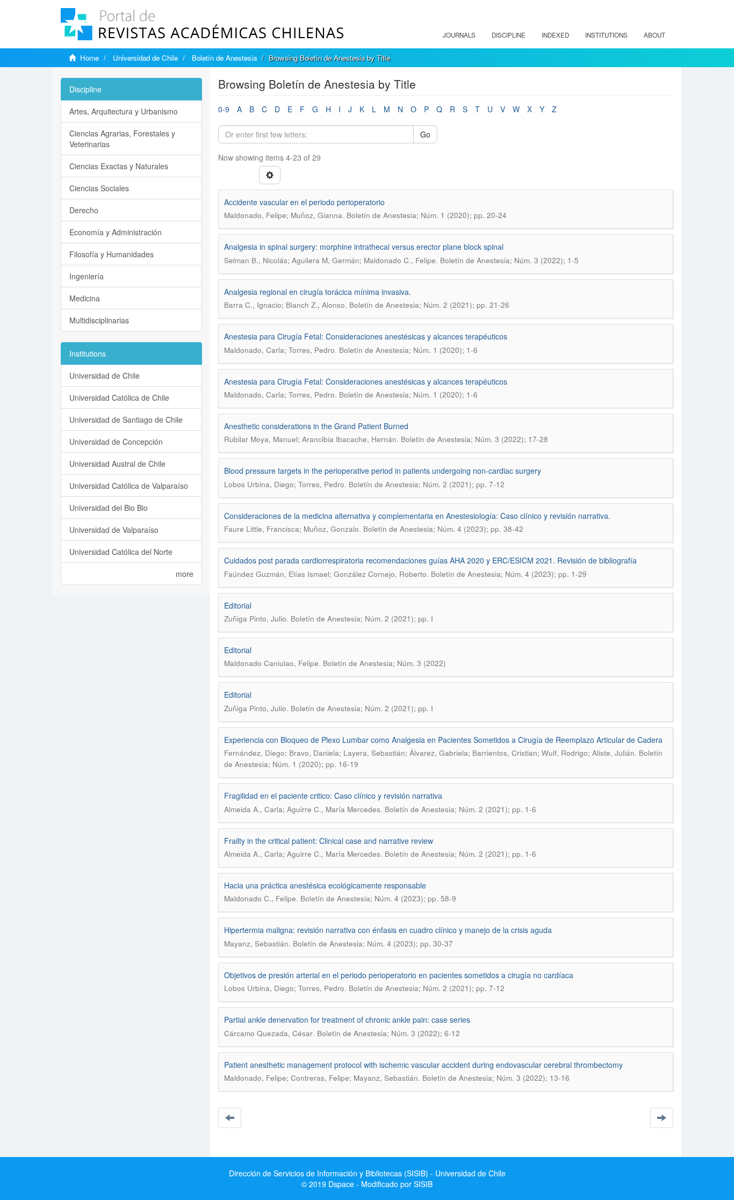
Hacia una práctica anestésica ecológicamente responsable (325, 885)
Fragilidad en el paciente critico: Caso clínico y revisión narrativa (333, 795)
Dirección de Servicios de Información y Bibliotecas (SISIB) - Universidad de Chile (367, 1173)
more (184, 573)
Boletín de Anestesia (224, 58)
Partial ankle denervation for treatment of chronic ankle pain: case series (347, 1019)
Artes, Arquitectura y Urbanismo (123, 111)
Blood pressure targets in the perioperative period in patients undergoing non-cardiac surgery (382, 470)
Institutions (606, 35)
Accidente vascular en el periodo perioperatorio (304, 202)
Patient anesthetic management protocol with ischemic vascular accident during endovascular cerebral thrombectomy (423, 1064)
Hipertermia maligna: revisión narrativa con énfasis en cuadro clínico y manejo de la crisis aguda (388, 929)
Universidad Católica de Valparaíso (128, 485)
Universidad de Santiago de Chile (126, 419)
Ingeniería (86, 276)
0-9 (223, 109)
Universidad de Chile (145, 58)
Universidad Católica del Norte (120, 551)
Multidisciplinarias (99, 320)
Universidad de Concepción (116, 441)
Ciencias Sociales (99, 188)
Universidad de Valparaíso (114, 529)
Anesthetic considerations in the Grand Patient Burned (316, 426)
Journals (459, 35)
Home (89, 58)
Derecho (83, 210)
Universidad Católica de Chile (119, 397)
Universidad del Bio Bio (108, 507)
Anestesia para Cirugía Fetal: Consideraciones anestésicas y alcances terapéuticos (365, 336)
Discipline (509, 35)
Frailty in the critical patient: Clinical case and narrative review (328, 840)
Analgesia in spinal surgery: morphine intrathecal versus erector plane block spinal (363, 246)
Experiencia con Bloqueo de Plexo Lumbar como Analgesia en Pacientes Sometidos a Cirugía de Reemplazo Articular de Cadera (443, 739)
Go (425, 134)
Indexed (555, 35)
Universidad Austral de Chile (117, 463)
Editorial (237, 605)
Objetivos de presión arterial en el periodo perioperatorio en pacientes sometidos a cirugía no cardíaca (398, 975)
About (654, 35)
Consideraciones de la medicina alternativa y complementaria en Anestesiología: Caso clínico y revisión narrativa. (417, 515)
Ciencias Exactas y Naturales (118, 166)
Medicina (84, 298)
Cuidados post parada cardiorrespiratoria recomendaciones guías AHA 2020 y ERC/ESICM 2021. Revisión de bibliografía (430, 560)
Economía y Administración (115, 232)
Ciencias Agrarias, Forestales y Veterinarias (122, 138)
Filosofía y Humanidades (111, 254)
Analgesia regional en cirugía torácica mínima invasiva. (317, 291)
